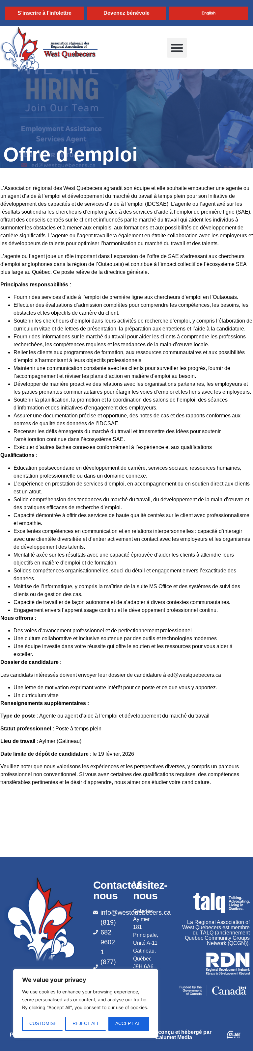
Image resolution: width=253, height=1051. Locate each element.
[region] (85, 1003)
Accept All (129, 1023)
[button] (177, 48)
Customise (43, 1023)
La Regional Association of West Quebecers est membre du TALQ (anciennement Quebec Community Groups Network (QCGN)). (216, 932)
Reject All (85, 1023)
